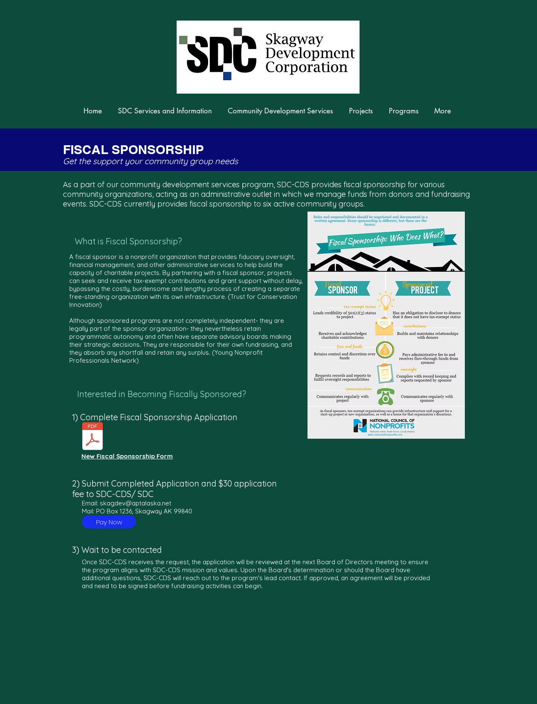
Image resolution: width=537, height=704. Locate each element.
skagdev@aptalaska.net (135, 503)
